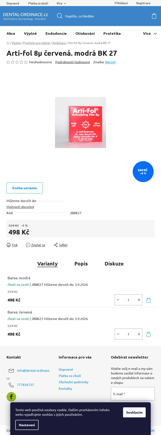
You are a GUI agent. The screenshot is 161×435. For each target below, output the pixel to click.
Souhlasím (134, 412)
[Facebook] (11, 397)
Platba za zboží (38, 3)
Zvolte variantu (24, 188)
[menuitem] (10, 33)
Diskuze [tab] (114, 263)
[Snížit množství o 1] (118, 300)
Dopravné (12, 3)
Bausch (110, 62)
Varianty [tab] (47, 263)
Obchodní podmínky (73, 382)
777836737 (25, 384)
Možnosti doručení (20, 207)
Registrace (143, 3)
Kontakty (65, 388)
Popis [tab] (81, 263)
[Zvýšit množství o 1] (139, 300)
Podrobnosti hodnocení (72, 62)
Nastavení (27, 425)
